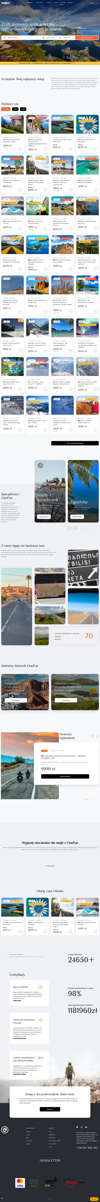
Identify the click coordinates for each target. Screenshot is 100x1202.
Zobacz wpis (17, 1000)
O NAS (49, 2)
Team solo (29, 1141)
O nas (28, 1134)
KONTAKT (70, 2)
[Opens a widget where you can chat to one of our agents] (94, 1199)
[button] (63, 57)
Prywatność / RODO (54, 1141)
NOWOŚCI (30, 2)
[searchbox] (24, 37)
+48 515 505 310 (86, 1147)
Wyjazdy (28, 1131)
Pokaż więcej (51, 866)
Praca (50, 1147)
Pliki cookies (52, 1144)
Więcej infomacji (65, 776)
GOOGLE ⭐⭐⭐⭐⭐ (76, 63)
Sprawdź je (58, 639)
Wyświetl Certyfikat (19, 1074)
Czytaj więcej (16, 700)
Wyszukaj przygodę (87, 37)
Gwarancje (52, 1137)
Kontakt (28, 1144)
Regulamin (52, 1134)
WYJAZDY (40, 2)
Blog (27, 1137)
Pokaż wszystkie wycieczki (75, 443)
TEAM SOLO (62, 3)
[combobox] (24, 37)
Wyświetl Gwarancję (19, 1038)
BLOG (56, 2)
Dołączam (50, 1109)
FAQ (50, 1131)
